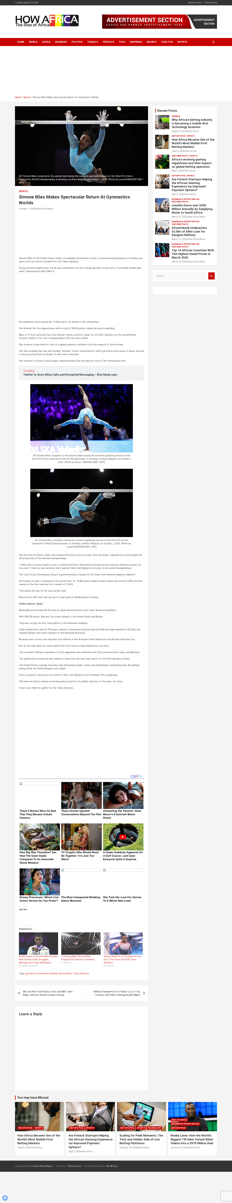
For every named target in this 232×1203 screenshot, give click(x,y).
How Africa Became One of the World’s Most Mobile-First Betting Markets (193, 143)
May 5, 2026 (178, 170)
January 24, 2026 (179, 1147)
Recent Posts (167, 111)
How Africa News (44, 208)
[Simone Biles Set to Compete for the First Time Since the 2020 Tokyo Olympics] (123, 943)
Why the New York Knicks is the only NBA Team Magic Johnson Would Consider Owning (48, 993)
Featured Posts (180, 156)
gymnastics (31, 973)
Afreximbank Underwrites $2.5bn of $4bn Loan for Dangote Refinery (189, 231)
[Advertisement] (116, 72)
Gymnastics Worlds (48, 973)
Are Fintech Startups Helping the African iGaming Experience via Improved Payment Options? (192, 184)
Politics (77, 42)
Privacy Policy (211, 2)
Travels (92, 42)
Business (61, 42)
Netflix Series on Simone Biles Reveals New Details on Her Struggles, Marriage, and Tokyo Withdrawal (38, 959)
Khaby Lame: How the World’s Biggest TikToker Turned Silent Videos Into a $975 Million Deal (192, 1139)
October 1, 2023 (27, 208)
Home (20, 42)
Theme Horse (74, 1166)
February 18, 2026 (128, 1147)
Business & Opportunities (185, 199)
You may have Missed (32, 1097)
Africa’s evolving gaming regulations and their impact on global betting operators (191, 163)
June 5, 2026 (178, 151)
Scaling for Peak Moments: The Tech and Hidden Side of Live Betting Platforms (141, 1139)
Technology (154, 1128)
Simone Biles (65, 973)
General (176, 116)
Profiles (108, 42)
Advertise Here (194, 2)
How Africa (193, 131)
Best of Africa (179, 1120)
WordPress (112, 1166)
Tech (122, 42)
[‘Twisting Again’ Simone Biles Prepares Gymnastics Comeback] (80, 943)
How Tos (167, 42)
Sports (182, 42)
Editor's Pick (179, 136)
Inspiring (136, 42)
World (33, 42)
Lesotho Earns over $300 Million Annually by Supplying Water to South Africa (192, 208)
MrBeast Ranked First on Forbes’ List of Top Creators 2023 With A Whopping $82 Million (117, 993)
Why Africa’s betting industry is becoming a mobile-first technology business (192, 123)
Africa (46, 42)
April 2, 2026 (178, 194)
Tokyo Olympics (81, 973)
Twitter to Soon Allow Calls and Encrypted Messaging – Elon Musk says (70, 374)
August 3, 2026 (179, 131)
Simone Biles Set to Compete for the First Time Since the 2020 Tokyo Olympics (122, 959)
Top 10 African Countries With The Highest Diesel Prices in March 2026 (193, 253)
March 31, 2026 (179, 216)
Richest (152, 42)
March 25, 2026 (179, 261)
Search (211, 275)
